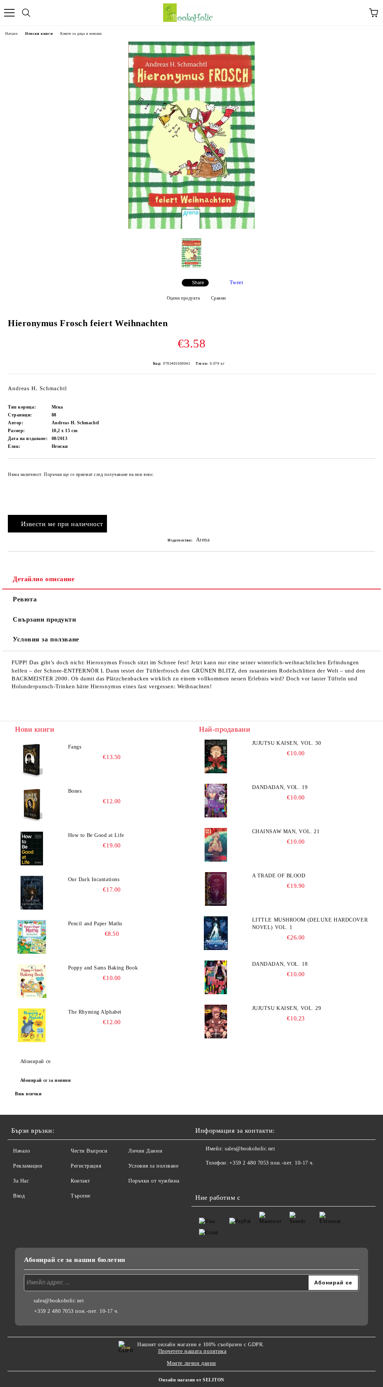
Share (198, 282)
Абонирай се (35, 1061)
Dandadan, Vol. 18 (280, 964)
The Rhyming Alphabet (95, 1012)
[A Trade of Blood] (216, 889)
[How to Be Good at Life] (32, 848)
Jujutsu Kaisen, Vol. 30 (286, 743)
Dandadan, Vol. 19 (280, 787)
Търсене (81, 1196)
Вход (19, 1196)
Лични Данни (145, 1151)
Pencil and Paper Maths (95, 923)
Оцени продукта (183, 298)
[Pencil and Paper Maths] (32, 937)
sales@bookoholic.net (250, 1148)
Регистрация (86, 1166)
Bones (75, 791)
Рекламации (28, 1166)
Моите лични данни (191, 1363)
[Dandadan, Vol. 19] (216, 800)
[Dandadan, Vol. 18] (216, 977)
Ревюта (25, 599)
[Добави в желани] (364, 471)
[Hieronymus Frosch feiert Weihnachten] (191, 227)
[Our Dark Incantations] (32, 893)
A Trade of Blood (279, 875)
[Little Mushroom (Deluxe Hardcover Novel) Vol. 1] (216, 933)
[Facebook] (205, 1178)
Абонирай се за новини (45, 1080)
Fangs (75, 747)
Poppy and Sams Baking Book (103, 968)
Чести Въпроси (89, 1151)
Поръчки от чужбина (154, 1181)
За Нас (21, 1181)
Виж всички (28, 1093)
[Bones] (32, 804)
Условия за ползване (46, 639)
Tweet (236, 282)
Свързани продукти (44, 619)
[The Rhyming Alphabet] (32, 1025)
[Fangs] (32, 760)
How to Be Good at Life (96, 835)
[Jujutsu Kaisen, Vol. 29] (216, 1021)
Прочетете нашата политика (192, 1351)
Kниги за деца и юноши (81, 33)
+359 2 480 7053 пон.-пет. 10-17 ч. (271, 1163)
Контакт (80, 1181)
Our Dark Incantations (94, 879)
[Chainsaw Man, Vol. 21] (216, 845)
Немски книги (39, 33)
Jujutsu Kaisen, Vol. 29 (286, 1008)
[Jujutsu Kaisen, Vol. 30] (216, 756)
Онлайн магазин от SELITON (191, 1380)
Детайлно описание (44, 579)
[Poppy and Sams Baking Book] (32, 981)
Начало (11, 33)
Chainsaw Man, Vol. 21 (286, 831)
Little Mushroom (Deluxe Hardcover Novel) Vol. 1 (310, 923)
